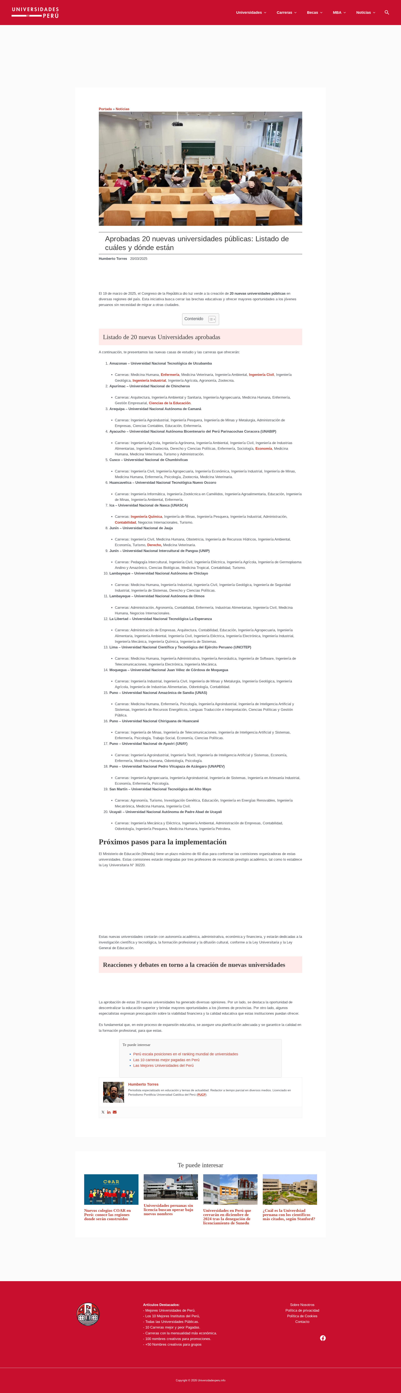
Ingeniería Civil (261, 375)
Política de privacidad (302, 1310)
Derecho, (154, 545)
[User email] (115, 1112)
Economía (263, 449)
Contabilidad (125, 522)
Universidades (249, 12)
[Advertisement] (200, 56)
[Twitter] (103, 1112)
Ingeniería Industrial (149, 381)
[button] (264, 12)
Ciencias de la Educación (169, 403)
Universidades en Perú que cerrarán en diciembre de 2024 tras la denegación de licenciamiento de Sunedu (227, 1216)
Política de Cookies (302, 1316)
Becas (312, 12)
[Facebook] (323, 1338)
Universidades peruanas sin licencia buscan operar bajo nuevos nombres (168, 1209)
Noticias (363, 12)
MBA (337, 12)
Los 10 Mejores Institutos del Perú (172, 1316)
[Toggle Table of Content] (210, 319)
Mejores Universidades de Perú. (170, 1310)
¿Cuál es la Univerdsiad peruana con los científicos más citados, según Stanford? (289, 1214)
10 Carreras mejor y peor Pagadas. (172, 1327)
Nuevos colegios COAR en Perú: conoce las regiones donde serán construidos (107, 1214)
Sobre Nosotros (302, 1305)
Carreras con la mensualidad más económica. (181, 1333)
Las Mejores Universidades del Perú (163, 1065)
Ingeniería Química (146, 517)
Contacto (302, 1322)
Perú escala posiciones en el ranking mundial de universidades (185, 1054)
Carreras (284, 12)
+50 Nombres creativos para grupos (173, 1344)
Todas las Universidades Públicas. (172, 1322)
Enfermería (170, 375)
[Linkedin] (109, 1112)
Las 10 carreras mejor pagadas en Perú (166, 1060)
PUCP (202, 1094)
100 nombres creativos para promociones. (178, 1339)
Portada (105, 109)
